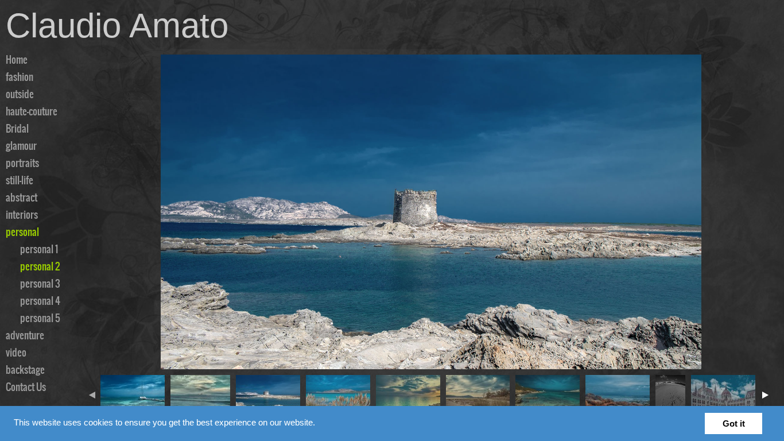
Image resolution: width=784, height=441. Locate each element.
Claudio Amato (117, 25)
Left (94, 395)
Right (765, 395)
